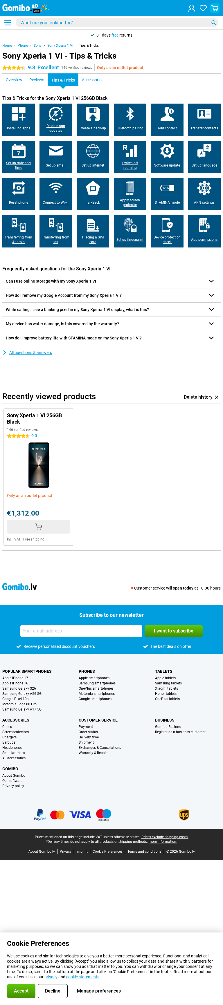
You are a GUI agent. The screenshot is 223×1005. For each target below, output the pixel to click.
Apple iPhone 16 (15, 683)
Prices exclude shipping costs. (164, 837)
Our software (12, 781)
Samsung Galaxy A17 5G (22, 709)
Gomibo (10, 769)
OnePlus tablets (167, 699)
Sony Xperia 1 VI (60, 46)
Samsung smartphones (97, 683)
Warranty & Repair (93, 753)
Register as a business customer (180, 732)
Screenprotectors (15, 732)
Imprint (82, 851)
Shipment (86, 742)
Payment (86, 727)
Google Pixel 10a (15, 699)
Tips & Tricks (89, 46)
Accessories (15, 720)
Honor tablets (166, 694)
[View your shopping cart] (215, 8)
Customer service (98, 720)
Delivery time (89, 737)
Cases (7, 727)
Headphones (12, 748)
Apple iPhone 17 (15, 678)
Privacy (65, 851)
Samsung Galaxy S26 (19, 688)
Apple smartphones (94, 678)
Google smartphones (95, 699)
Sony (38, 46)
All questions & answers (30, 352)
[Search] (213, 22)
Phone (23, 46)
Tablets (163, 671)
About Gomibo (13, 775)
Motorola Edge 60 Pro (19, 704)
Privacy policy (13, 786)
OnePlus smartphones (96, 688)
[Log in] (191, 8)
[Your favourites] (203, 8)
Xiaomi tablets (166, 688)
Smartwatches (13, 753)
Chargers (9, 737)
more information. (163, 842)
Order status (88, 732)
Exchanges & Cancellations (100, 748)
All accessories (14, 758)
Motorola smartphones (97, 694)
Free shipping (33, 539)
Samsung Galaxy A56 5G (22, 694)
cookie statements (82, 977)
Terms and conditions (144, 851)
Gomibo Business (168, 727)
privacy (50, 977)
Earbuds (8, 742)
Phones (87, 671)
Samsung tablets (168, 683)
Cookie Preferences (108, 851)
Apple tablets (165, 678)
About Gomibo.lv (41, 851)
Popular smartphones (27, 671)
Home (7, 46)
